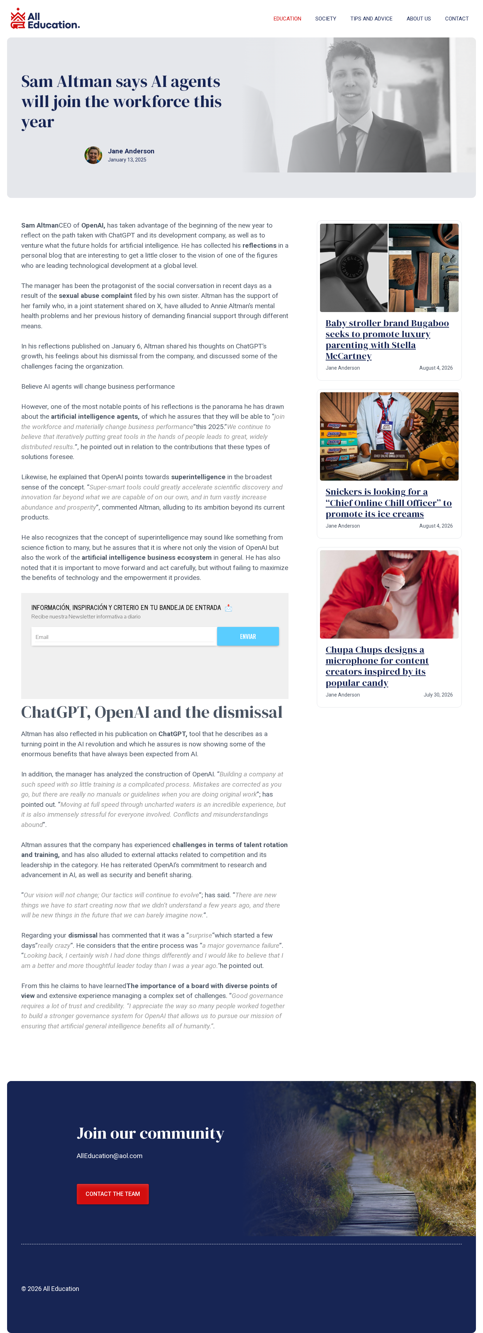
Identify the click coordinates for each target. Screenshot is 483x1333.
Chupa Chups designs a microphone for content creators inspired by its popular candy (377, 666)
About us (419, 19)
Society (325, 19)
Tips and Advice (371, 19)
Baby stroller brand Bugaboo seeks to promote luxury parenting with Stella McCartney (387, 340)
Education (287, 19)
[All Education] (46, 19)
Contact (457, 19)
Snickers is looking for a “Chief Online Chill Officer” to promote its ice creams (389, 502)
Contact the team (113, 1194)
